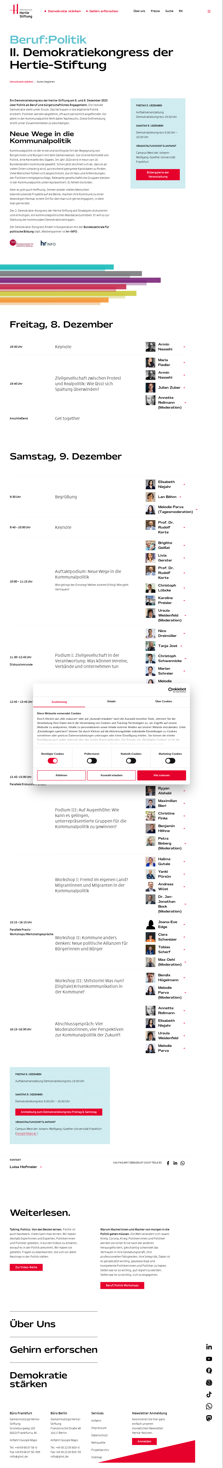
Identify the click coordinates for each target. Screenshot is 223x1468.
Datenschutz (99, 1435)
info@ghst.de (19, 1456)
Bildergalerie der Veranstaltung (158, 174)
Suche (169, 11)
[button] (167, 1163)
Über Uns (33, 1324)
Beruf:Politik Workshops (122, 1285)
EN (181, 11)
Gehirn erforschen (54, 1350)
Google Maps (24, 1133)
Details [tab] (111, 701)
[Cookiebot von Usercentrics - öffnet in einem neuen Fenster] (171, 690)
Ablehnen (61, 775)
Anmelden (144, 1441)
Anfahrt (96, 1420)
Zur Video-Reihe (26, 1267)
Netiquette (98, 1442)
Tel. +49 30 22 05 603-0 (65, 1447)
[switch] (92, 761)
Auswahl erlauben (111, 775)
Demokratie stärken (38, 1379)
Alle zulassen (161, 775)
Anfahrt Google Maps (23, 1440)
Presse (155, 11)
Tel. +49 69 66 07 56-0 (23, 1447)
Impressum (99, 1428)
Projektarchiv (100, 1450)
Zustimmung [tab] (59, 701)
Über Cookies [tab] (163, 701)
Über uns (139, 11)
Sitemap (96, 1457)
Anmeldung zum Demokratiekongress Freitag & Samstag (59, 1112)
